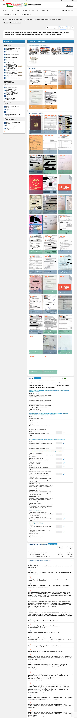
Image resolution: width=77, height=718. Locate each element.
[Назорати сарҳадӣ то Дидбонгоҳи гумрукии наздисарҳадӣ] (34, 51)
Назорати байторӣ (10, 59)
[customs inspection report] (50, 284)
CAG (43, 10)
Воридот (6, 22)
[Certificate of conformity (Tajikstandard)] (36, 304)
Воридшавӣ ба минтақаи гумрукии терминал (11, 88)
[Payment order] (65, 304)
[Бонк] (34, 60)
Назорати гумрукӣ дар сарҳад (12, 54)
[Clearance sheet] (36, 364)
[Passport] (36, 124)
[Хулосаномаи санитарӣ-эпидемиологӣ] (65, 284)
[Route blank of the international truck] (50, 184)
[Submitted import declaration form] (50, 324)
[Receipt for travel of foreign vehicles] (50, 164)
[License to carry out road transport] (36, 204)
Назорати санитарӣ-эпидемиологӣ (10, 62)
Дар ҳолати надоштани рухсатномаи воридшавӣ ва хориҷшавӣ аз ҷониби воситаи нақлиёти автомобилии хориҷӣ (11, 66)
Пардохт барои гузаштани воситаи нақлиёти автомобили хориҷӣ (12, 51)
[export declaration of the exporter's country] (36, 164)
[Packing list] (65, 144)
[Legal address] (50, 264)
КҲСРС (18, 10)
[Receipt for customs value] (50, 344)
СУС (38, 10)
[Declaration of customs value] (65, 324)
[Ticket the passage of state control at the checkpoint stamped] (65, 164)
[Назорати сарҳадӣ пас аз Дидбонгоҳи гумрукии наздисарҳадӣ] (56, 51)
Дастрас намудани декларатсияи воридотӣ (13, 115)
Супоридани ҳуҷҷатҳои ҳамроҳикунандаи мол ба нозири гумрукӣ (11, 90)
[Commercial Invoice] (50, 144)
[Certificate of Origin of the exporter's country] (50, 304)
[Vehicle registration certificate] (65, 124)
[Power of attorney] (65, 244)
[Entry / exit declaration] (36, 244)
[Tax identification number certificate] (65, 264)
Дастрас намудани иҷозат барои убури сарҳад (13, 49)
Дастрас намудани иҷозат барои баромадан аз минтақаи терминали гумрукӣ (13, 125)
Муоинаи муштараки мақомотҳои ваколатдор (11, 99)
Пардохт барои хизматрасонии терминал (13, 123)
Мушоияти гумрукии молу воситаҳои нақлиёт (11, 73)
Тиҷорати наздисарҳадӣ (10, 14)
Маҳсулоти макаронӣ (15, 22)
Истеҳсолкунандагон (25, 14)
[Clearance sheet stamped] (50, 364)
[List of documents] (36, 344)
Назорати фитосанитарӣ (11, 57)
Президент (32, 10)
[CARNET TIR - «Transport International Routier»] (36, 144)
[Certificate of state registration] (36, 284)
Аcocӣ (5, 10)
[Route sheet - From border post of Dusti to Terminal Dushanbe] (50, 224)
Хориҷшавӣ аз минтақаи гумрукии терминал (11, 128)
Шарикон (24, 10)
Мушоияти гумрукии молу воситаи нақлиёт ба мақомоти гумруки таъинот (12, 93)
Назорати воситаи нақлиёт (12, 70)
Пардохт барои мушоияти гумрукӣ (12, 75)
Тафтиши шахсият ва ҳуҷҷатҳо (13, 77)
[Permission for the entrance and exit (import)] (65, 204)
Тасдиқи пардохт (10, 112)
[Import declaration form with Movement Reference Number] (36, 324)
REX (48, 10)
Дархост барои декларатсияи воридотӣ (12, 107)
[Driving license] (36, 224)
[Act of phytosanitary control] (50, 244)
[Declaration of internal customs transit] (65, 224)
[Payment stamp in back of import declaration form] (65, 344)
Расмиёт (11, 10)
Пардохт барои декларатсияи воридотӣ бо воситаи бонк (12, 109)
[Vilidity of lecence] (50, 204)
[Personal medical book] (36, 184)
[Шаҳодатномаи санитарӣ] (65, 184)
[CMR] (50, 124)
